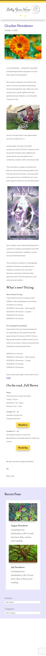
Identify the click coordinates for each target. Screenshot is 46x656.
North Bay (23, 447)
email (8, 378)
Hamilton (23, 425)
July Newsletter (18, 567)
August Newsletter (19, 525)
